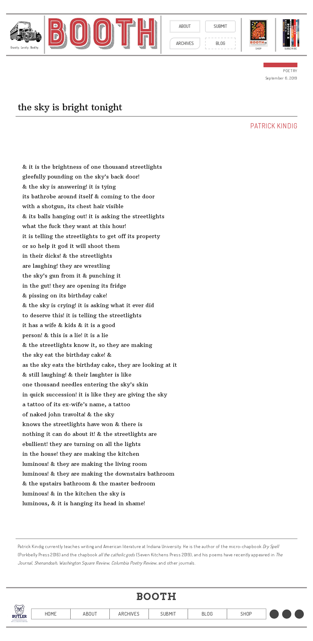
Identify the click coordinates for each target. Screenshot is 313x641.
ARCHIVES (128, 614)
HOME (51, 614)
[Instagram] (299, 614)
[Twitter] (286, 614)
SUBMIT (168, 614)
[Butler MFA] (19, 613)
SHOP (246, 614)
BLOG (207, 614)
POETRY (290, 70)
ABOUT (90, 614)
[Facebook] (274, 614)
